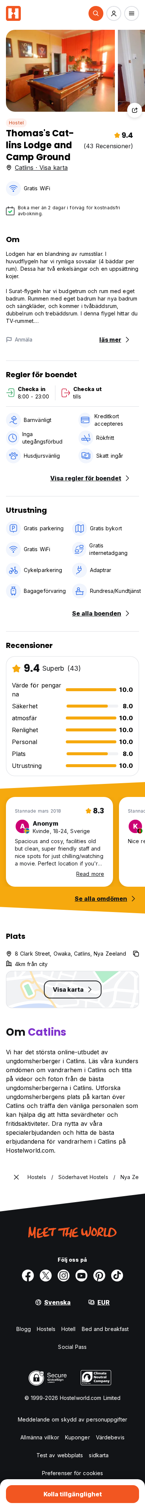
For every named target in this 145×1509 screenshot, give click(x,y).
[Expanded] (16, 1177)
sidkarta (99, 1455)
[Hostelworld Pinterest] (99, 1275)
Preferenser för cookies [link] (72, 1473)
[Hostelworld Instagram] (64, 1275)
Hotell (68, 1329)
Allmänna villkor (39, 1437)
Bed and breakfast (105, 1329)
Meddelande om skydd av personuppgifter (72, 1419)
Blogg (23, 1329)
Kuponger (77, 1437)
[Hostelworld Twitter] (46, 1275)
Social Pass (72, 1347)
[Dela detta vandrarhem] (134, 110)
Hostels (46, 1329)
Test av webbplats (59, 1455)
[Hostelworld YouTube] (81, 1275)
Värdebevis (110, 1437)
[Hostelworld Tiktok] (117, 1275)
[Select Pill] (95, 13)
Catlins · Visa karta (41, 167)
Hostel (16, 123)
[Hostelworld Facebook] (28, 1275)
